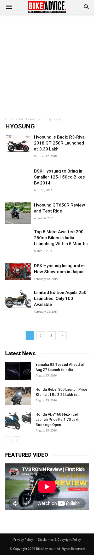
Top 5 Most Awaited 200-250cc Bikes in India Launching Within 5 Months (61, 237)
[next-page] (62, 335)
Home (9, 119)
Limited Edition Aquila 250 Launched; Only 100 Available (60, 298)
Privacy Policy (23, 539)
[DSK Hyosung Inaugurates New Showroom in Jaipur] (18, 271)
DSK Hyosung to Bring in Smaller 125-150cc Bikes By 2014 (59, 177)
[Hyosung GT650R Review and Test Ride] (18, 213)
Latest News (20, 353)
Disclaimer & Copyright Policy (59, 539)
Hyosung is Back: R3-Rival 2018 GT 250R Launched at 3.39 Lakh (60, 143)
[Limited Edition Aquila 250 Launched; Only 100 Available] (18, 299)
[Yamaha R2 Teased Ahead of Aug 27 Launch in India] (18, 371)
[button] (86, 7)
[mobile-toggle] (9, 7)
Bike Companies (31, 119)
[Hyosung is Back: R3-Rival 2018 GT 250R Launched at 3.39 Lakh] (18, 143)
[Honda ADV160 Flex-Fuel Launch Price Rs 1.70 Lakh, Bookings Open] (18, 421)
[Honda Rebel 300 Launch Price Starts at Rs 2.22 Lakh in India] (18, 396)
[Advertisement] (47, 63)
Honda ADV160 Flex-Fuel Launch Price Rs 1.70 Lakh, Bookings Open (58, 419)
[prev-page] (8, 439)
